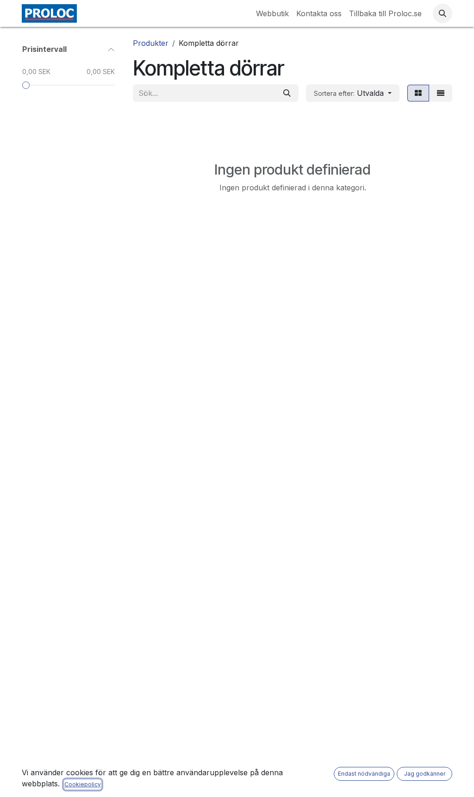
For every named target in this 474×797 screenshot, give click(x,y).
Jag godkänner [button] (424, 773)
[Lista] (440, 93)
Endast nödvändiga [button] (364, 773)
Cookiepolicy (82, 784)
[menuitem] (272, 13)
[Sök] (287, 93)
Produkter (150, 43)
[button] (442, 13)
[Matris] (418, 93)
